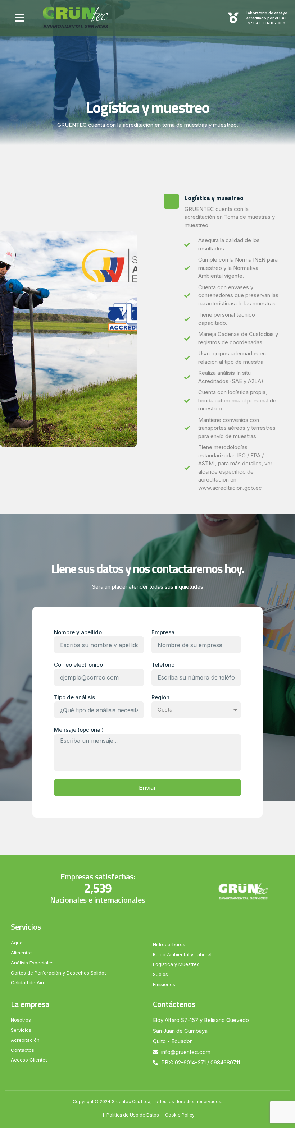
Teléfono (162, 664)
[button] (20, 18)
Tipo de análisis (74, 697)
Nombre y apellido (78, 632)
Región (160, 697)
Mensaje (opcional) (79, 729)
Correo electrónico (78, 664)
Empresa (162, 632)
